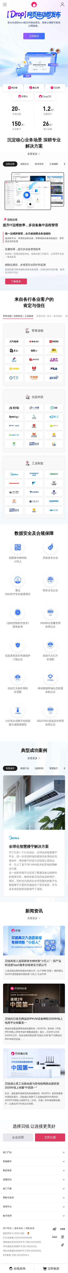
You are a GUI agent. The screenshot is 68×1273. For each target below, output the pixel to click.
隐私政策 (30, 1228)
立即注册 (50, 1137)
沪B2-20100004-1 (20, 1255)
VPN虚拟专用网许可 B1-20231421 (20, 1246)
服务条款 (18, 1228)
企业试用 (18, 1137)
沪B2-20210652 (33, 1242)
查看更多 (32, 153)
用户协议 (7, 1228)
